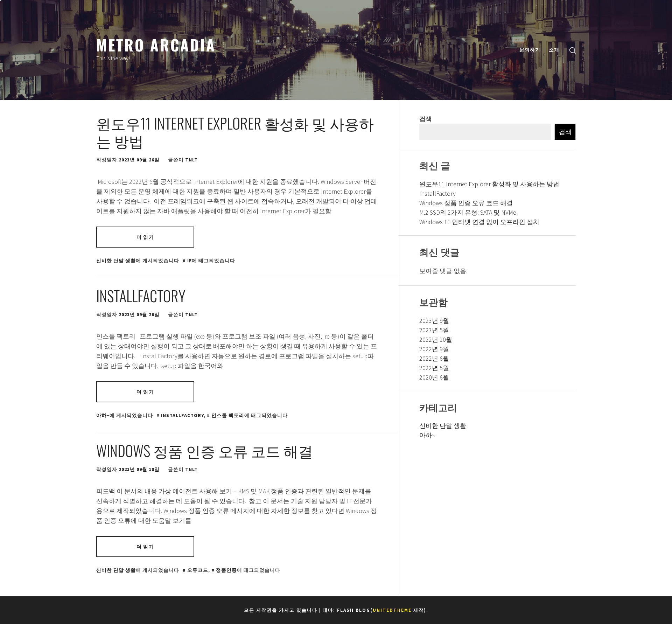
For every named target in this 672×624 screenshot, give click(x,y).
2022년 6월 (434, 358)
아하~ (103, 415)
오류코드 (197, 570)
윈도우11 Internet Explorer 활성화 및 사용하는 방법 (235, 131)
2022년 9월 (434, 349)
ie (189, 260)
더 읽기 (145, 237)
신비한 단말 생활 (116, 260)
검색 (425, 119)
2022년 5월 (434, 368)
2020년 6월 (434, 377)
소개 (554, 50)
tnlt (191, 160)
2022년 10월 (435, 339)
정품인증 (226, 570)
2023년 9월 (434, 321)
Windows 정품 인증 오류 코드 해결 (204, 450)
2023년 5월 (434, 330)
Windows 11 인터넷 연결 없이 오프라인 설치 (479, 222)
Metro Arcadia (156, 44)
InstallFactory (142, 295)
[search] (572, 50)
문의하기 (529, 50)
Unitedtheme (392, 610)
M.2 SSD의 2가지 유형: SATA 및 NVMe (467, 212)
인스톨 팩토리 (227, 415)
